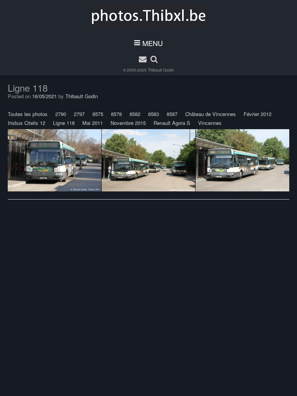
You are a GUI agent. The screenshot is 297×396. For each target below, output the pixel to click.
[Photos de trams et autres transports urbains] (148, 16)
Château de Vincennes (210, 114)
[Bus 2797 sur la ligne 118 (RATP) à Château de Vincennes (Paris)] (148, 160)
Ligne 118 (64, 122)
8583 (153, 114)
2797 (79, 114)
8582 (135, 114)
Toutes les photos (28, 114)
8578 (116, 114)
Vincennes (210, 122)
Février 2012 (257, 114)
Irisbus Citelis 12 (26, 122)
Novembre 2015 (128, 122)
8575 (97, 114)
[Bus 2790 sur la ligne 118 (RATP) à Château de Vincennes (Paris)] (54, 160)
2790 (60, 114)
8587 (172, 114)
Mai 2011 (92, 122)
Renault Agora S (172, 122)
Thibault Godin (161, 70)
